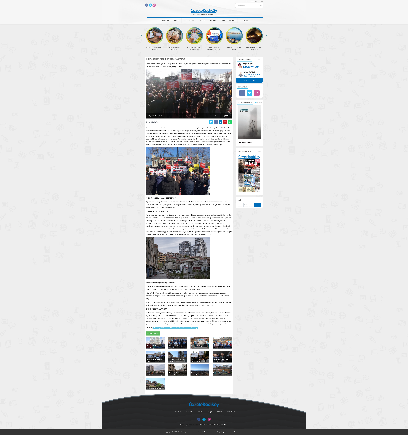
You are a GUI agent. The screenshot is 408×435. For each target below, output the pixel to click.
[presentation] (141, 35)
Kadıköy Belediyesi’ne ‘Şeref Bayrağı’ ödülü (214, 48)
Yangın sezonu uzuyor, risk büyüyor (254, 48)
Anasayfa (178, 412)
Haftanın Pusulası (245, 142)
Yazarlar (244, 20)
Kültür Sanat (190, 20)
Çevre (202, 20)
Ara (257, 205)
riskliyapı (194, 328)
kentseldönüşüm (176, 328)
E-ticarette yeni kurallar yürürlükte (154, 48)
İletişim (219, 412)
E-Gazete (189, 412)
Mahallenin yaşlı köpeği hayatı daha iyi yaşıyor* (251, 66)
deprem (186, 328)
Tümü (259, 60)
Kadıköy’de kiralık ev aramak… (234, 48)
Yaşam (176, 20)
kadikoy (157, 328)
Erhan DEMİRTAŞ (152, 122)
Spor (222, 20)
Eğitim (232, 20)
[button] (256, 102)
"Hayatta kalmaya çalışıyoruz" (174, 48)
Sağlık (213, 20)
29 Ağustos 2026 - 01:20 (254, 2)
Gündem (165, 20)
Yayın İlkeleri (231, 412)
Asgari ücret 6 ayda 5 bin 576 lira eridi (194, 48)
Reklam (200, 412)
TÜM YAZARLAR (249, 81)
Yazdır (227, 116)
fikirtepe (165, 328)
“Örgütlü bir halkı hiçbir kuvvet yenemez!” (252, 75)
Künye (210, 412)
